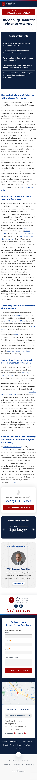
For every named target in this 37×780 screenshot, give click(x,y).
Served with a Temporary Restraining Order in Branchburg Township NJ (17, 67)
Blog (19, 745)
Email (7, 649)
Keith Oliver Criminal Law (12, 447)
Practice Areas (8, 745)
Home (4, 742)
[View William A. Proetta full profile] (18, 552)
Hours (20, 733)
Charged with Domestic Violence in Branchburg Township (16, 44)
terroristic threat (28, 351)
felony (16, 335)
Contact (27, 745)
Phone (8, 641)
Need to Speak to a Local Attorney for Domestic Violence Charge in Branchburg (18, 75)
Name (7, 633)
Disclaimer (6, 765)
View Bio (17, 583)
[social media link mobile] (16, 606)
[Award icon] (18, 525)
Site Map (17, 765)
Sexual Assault (29, 234)
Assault (25, 228)
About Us (13, 742)
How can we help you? (13, 657)
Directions (9, 733)
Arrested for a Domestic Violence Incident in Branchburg (16, 52)
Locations (18, 748)
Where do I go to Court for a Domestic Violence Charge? (18, 59)
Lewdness (23, 236)
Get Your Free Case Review (18, 507)
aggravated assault (14, 351)
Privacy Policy (29, 765)
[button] (33, 529)
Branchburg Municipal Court (15, 321)
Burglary (10, 239)
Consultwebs (21, 771)
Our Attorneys (26, 742)
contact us (13, 482)
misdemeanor (19, 315)
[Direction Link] (18, 683)
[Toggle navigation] (34, 4)
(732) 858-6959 (18, 501)
